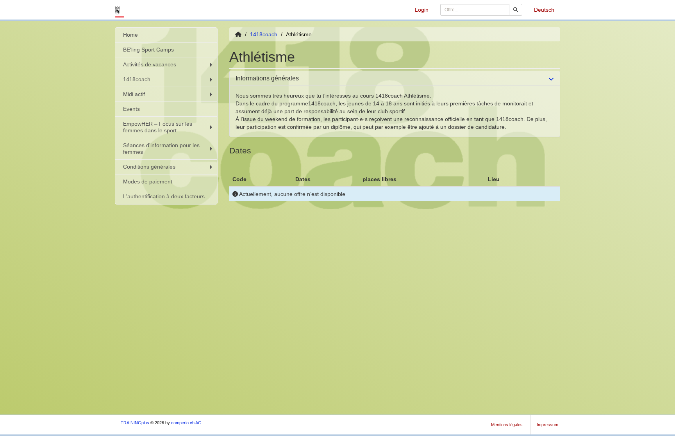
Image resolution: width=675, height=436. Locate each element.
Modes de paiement (147, 181)
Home (130, 35)
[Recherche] (515, 10)
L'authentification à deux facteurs (164, 196)
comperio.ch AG (186, 422)
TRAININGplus (135, 422)
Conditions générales (149, 167)
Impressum (547, 424)
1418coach (136, 79)
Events (131, 109)
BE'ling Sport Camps (148, 49)
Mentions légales (507, 424)
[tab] (395, 78)
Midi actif (134, 94)
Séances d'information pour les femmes (161, 148)
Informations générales (267, 78)
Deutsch (544, 10)
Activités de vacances (149, 64)
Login (422, 10)
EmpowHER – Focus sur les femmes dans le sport (157, 127)
